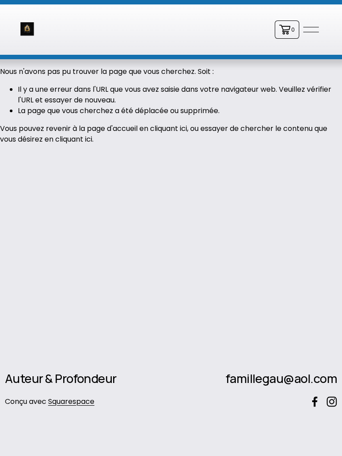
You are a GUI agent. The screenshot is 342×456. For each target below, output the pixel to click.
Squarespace (71, 401)
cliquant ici (168, 128)
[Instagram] (331, 401)
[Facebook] (314, 401)
